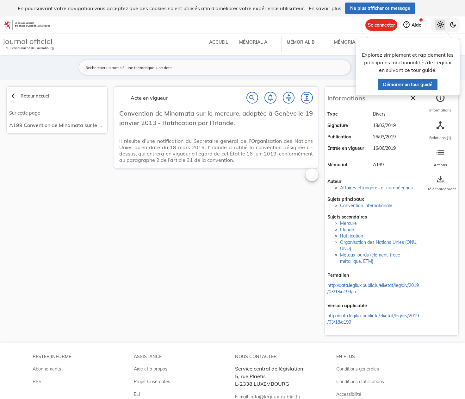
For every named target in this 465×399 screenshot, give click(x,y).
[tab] (440, 103)
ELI (137, 394)
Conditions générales (357, 369)
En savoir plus (325, 8)
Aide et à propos (150, 369)
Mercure (348, 223)
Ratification (351, 236)
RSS (37, 381)
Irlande (347, 229)
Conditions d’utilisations (360, 381)
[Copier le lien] (357, 275)
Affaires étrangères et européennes (376, 188)
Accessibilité (348, 394)
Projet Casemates (152, 381)
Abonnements (47, 369)
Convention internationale (366, 205)
